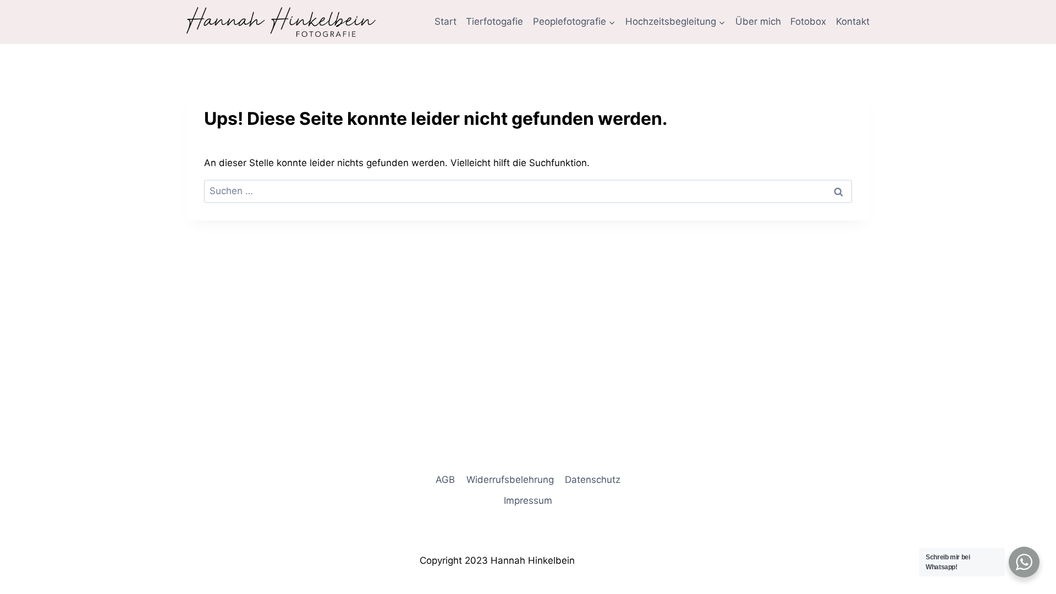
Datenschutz (592, 479)
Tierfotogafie (494, 21)
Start (446, 21)
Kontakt (853, 21)
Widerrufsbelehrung (510, 479)
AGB (445, 479)
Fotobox (808, 21)
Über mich (758, 21)
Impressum (528, 500)
